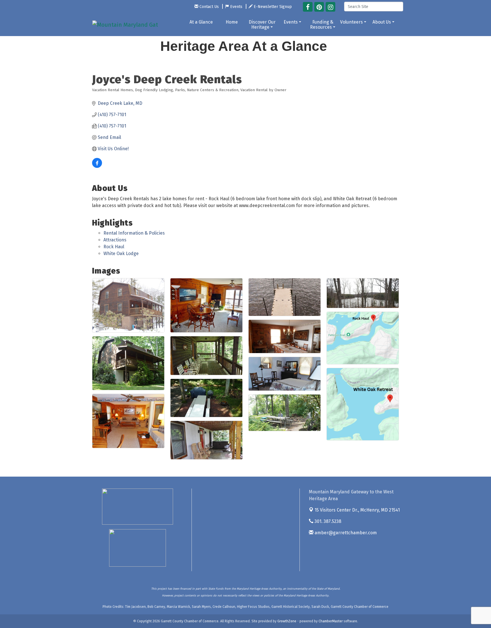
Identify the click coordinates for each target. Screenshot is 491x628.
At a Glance (201, 22)
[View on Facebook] (97, 166)
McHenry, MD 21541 (357, 510)
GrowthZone (286, 621)
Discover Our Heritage (262, 24)
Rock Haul (113, 246)
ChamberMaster (331, 621)
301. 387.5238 (327, 521)
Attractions (114, 240)
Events (291, 22)
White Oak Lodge (121, 253)
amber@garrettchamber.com (345, 532)
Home (232, 22)
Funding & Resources (321, 24)
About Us (382, 22)
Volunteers (351, 22)
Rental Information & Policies (134, 233)
